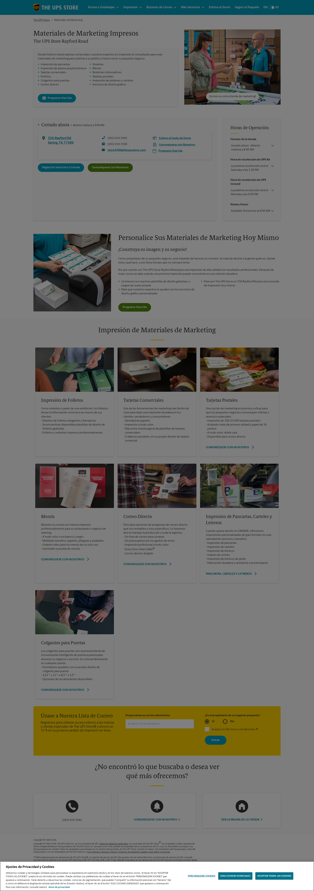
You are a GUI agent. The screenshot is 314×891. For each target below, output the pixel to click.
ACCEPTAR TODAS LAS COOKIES (274, 876)
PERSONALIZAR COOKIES (201, 876)
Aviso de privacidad (59, 887)
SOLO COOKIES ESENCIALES (235, 876)
